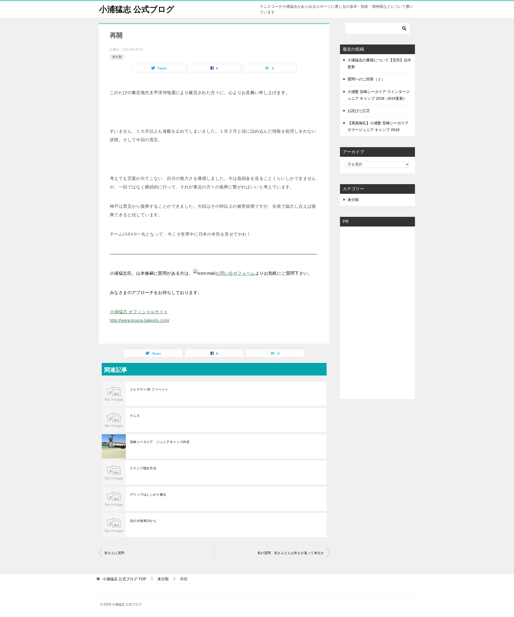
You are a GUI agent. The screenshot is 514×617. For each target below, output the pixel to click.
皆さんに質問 (114, 553)
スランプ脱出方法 (143, 468)
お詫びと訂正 (358, 111)
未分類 (117, 57)
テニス (135, 416)
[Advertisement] (385, 311)
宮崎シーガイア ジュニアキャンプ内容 (160, 442)
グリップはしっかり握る (148, 494)
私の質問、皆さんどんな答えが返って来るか (291, 553)
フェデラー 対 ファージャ (149, 389)
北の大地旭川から (143, 521)
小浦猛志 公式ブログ (136, 9)
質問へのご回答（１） (366, 79)
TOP (124, 579)
